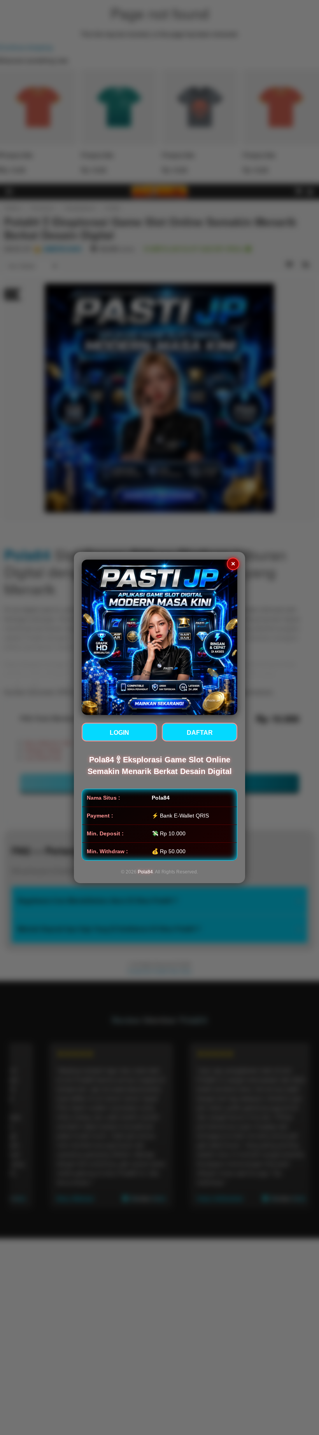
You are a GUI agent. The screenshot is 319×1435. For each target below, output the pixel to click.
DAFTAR (200, 732)
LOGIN (119, 732)
